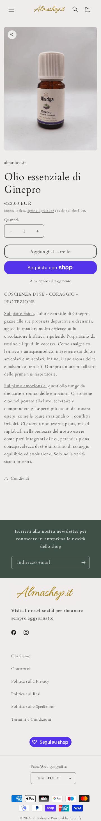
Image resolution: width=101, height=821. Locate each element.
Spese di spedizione (40, 211)
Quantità (11, 219)
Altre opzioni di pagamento (50, 281)
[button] (11, 9)
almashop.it (41, 818)
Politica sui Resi (25, 694)
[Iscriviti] (83, 562)
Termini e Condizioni (31, 719)
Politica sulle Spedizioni (33, 706)
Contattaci (20, 668)
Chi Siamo (21, 656)
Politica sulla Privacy (30, 681)
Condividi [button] (20, 478)
